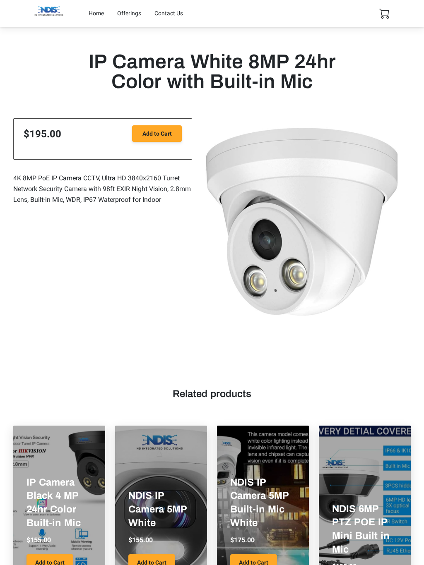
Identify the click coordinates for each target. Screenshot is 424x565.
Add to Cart (157, 133)
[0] (384, 14)
